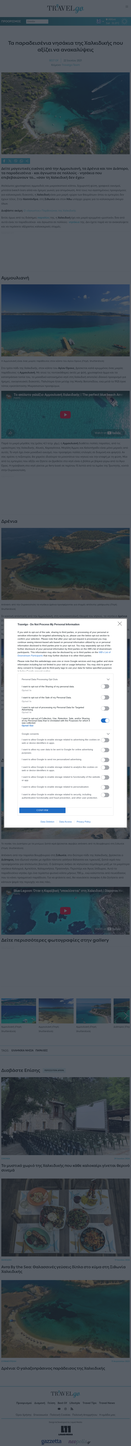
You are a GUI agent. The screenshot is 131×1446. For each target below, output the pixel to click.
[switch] (105, 686)
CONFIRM (42, 810)
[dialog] (65, 723)
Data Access (65, 821)
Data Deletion (47, 821)
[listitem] (65, 679)
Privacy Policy (84, 821)
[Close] (121, 625)
